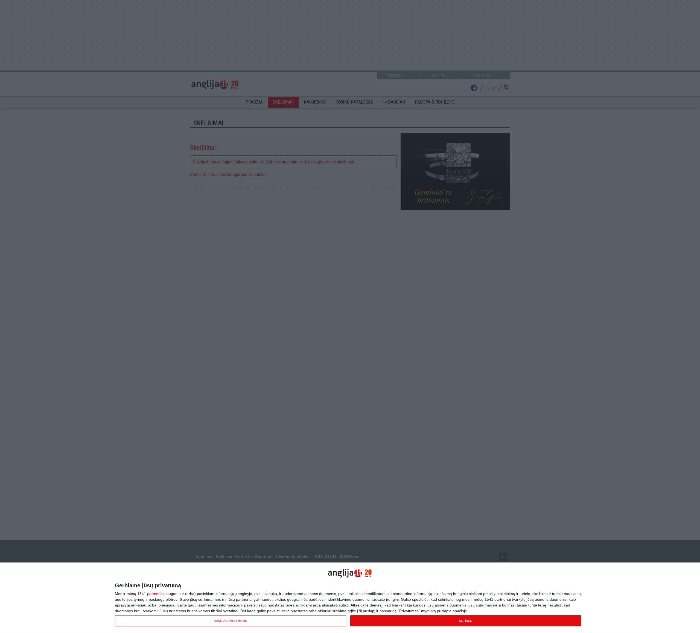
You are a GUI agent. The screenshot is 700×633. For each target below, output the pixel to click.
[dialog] (350, 598)
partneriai (155, 594)
